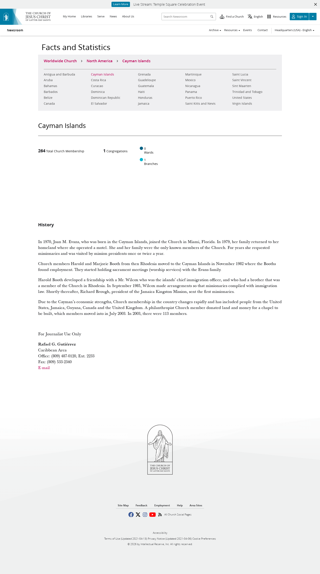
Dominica (98, 92)
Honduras (145, 98)
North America (100, 60)
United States (242, 98)
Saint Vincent (241, 80)
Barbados (51, 92)
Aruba (48, 80)
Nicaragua (192, 86)
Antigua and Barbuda (59, 74)
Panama (191, 92)
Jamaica (143, 103)
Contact (263, 30)
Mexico (190, 80)
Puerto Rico (193, 98)
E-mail (44, 368)
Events (247, 30)
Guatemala (146, 86)
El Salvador (99, 103)
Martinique (193, 74)
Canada (49, 103)
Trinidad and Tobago (247, 92)
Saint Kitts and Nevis (200, 103)
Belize (48, 98)
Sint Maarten (241, 86)
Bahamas (50, 86)
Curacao (97, 86)
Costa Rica (98, 80)
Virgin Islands (242, 103)
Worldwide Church (60, 60)
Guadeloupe (147, 80)
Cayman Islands (102, 74)
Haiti (141, 92)
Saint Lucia (240, 74)
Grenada (144, 74)
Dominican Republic (105, 98)
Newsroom (15, 30)
